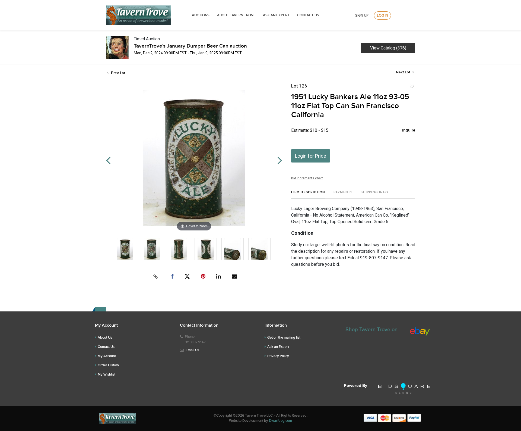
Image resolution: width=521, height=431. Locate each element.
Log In (382, 15)
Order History (108, 365)
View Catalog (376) (388, 48)
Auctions (200, 15)
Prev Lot (117, 73)
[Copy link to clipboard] (156, 276)
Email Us (192, 350)
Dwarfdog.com (280, 420)
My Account (107, 356)
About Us (105, 337)
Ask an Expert (278, 347)
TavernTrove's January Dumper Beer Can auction (190, 46)
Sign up (361, 15)
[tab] (308, 194)
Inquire (408, 130)
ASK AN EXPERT (276, 15)
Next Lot (403, 72)
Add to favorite (412, 87)
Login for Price (310, 156)
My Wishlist (106, 374)
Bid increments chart (307, 178)
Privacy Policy (278, 356)
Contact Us (308, 15)
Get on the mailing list (283, 337)
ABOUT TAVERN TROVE (236, 15)
